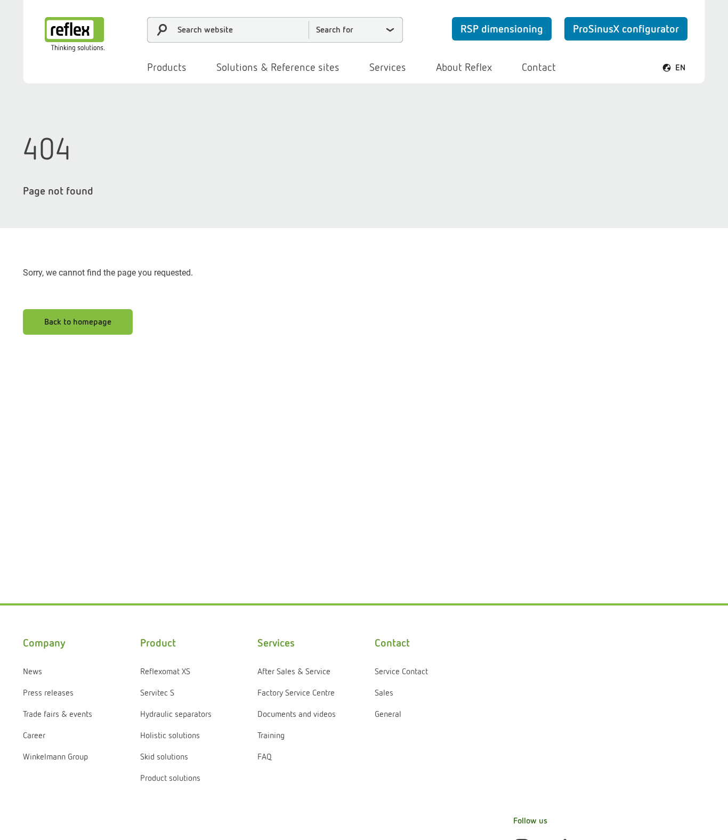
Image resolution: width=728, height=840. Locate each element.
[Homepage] (74, 34)
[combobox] (275, 30)
